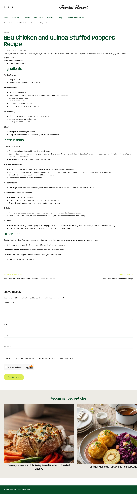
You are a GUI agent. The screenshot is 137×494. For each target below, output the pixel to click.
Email (7, 335)
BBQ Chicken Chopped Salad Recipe (118, 278)
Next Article (124, 274)
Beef (6, 18)
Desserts (37, 18)
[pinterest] (4, 7)
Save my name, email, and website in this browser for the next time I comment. (40, 358)
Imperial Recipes (73, 7)
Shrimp (49, 18)
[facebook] (12, 7)
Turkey (59, 18)
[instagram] (8, 7)
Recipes (7, 32)
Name (7, 324)
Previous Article (14, 274)
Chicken (15, 18)
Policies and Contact (75, 18)
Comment (9, 303)
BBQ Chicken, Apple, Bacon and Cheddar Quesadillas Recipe (29, 278)
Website (7, 346)
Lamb (26, 18)
